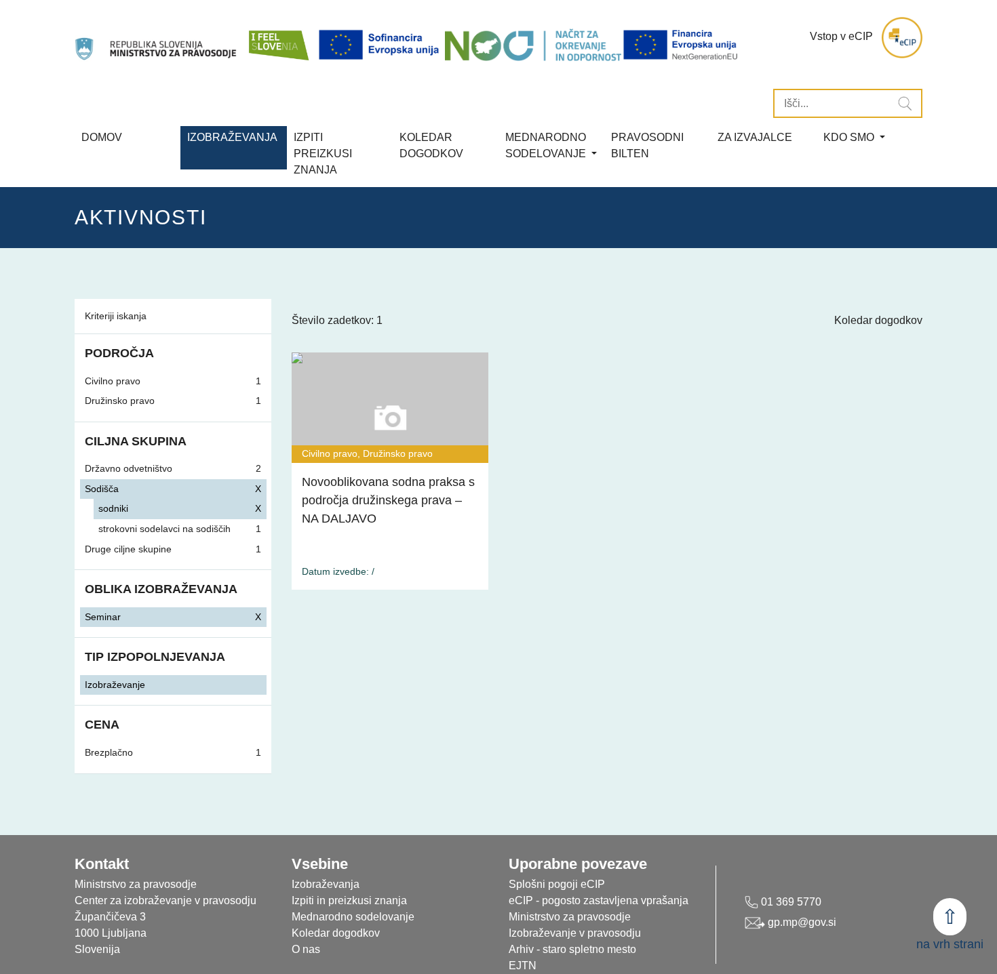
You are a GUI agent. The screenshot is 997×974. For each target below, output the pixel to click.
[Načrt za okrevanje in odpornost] (533, 45)
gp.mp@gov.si (800, 922)
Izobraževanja (232, 137)
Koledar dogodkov (878, 320)
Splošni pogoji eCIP (557, 884)
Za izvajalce (755, 137)
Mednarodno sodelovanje (353, 916)
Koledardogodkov (431, 145)
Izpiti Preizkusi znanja (323, 153)
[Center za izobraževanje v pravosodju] (157, 38)
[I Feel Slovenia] (278, 38)
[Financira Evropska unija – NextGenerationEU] (681, 45)
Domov (101, 137)
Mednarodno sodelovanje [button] (547, 145)
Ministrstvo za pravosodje (570, 916)
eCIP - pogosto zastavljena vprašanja (598, 900)
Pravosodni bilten (647, 145)
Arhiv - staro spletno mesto (572, 949)
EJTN (522, 965)
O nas (306, 949)
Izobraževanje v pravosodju (575, 933)
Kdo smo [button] (850, 137)
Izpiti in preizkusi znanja (349, 900)
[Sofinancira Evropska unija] (381, 45)
